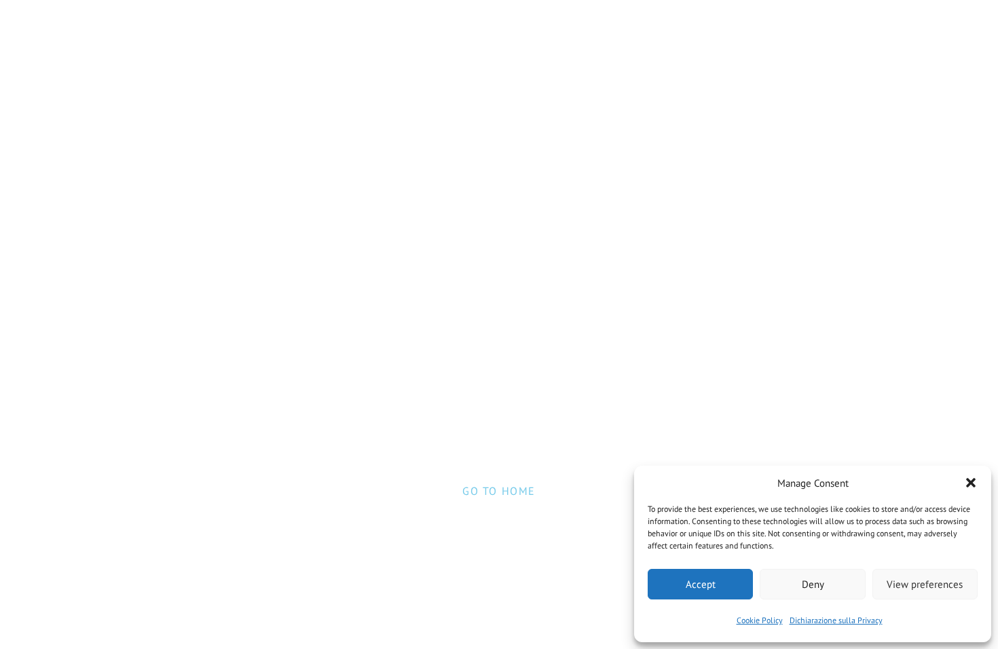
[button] (971, 482)
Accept (701, 584)
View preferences (925, 584)
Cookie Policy (760, 620)
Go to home (499, 491)
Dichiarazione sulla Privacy (836, 620)
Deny (813, 584)
